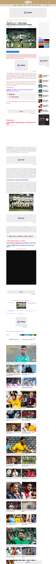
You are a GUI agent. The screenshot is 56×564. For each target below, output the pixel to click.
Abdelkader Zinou (9, 26)
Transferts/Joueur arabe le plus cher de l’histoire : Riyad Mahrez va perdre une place (46, 101)
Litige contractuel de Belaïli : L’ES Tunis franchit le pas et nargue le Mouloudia (46, 81)
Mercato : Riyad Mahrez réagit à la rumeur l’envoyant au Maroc (46, 111)
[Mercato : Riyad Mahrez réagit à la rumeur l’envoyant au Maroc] (40, 111)
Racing (20, 331)
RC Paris (22, 331)
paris (14, 331)
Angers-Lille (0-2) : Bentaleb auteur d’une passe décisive (46, 96)
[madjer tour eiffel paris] (11, 302)
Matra (12, 331)
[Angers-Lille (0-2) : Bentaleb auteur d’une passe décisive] (40, 96)
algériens (8, 331)
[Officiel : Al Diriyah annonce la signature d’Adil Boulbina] (40, 106)
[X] (46, 40)
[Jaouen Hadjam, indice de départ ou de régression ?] (40, 76)
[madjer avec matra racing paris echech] (11, 310)
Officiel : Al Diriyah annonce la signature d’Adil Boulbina (46, 106)
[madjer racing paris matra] (21, 310)
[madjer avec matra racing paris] (31, 310)
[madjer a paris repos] (21, 313)
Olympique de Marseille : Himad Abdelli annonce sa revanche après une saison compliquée (45, 86)
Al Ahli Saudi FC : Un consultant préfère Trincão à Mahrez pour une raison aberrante (46, 91)
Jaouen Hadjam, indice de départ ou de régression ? (46, 76)
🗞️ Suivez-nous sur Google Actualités (12, 51)
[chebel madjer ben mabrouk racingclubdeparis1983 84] (21, 305)
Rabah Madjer (17, 331)
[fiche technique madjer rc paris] (11, 313)
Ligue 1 (10, 331)
